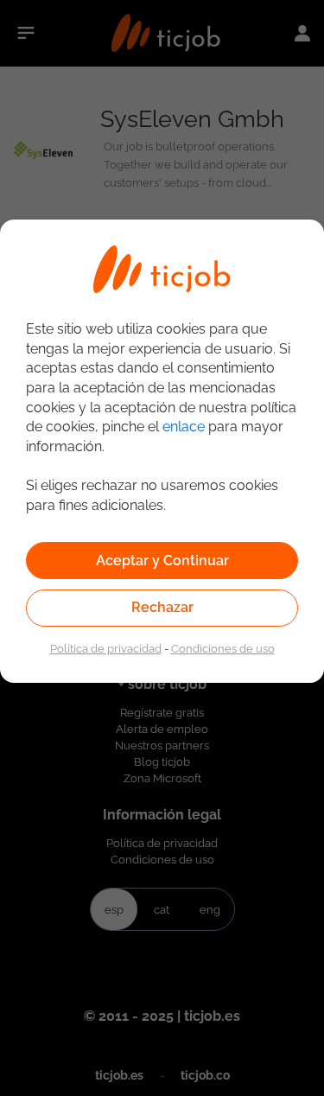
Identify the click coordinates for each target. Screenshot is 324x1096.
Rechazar (162, 607)
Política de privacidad (106, 648)
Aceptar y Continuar (162, 560)
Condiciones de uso (223, 648)
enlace (183, 426)
